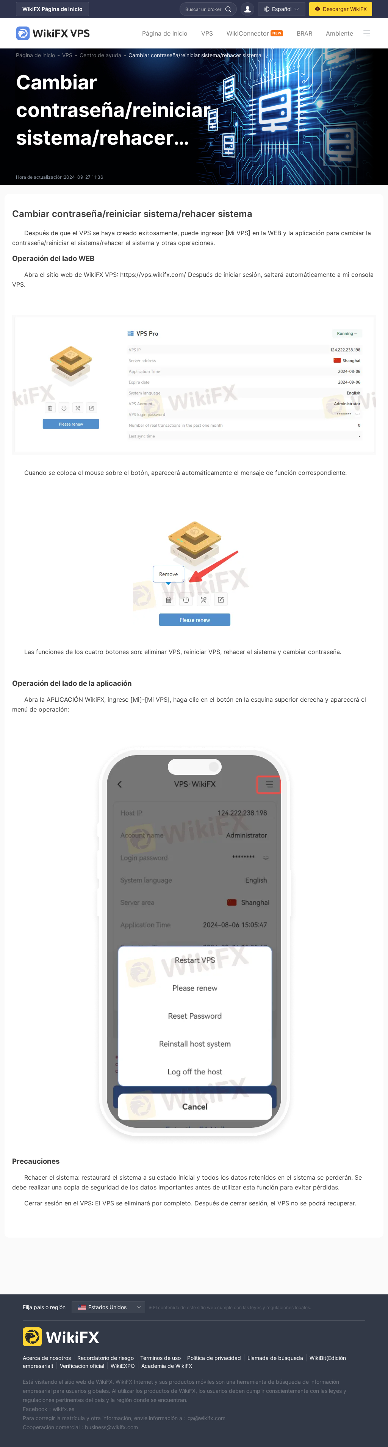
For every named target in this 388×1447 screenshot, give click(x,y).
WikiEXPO (123, 1366)
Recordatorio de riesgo (105, 1358)
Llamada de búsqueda (275, 1358)
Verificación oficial (82, 1366)
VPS (207, 33)
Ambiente (339, 33)
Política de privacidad (214, 1358)
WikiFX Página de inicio (52, 9)
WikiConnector (254, 33)
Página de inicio (165, 33)
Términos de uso (160, 1358)
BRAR (304, 33)
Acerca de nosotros (47, 1358)
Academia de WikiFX (166, 1366)
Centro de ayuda (100, 55)
